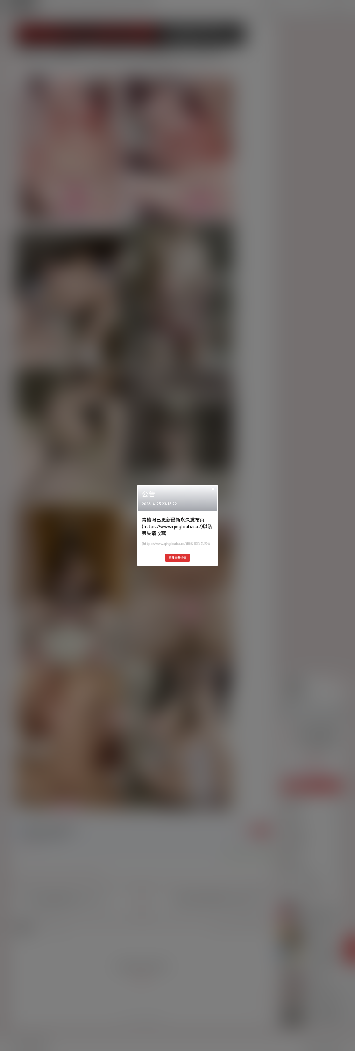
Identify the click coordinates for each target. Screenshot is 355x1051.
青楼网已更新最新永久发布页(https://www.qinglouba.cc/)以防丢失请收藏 (177, 526)
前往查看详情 (177, 557)
